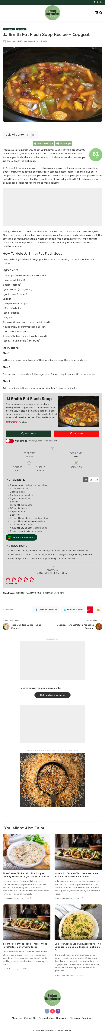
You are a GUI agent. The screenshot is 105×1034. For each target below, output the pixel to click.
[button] (7, 422)
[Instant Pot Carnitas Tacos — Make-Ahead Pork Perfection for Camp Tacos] (78, 852)
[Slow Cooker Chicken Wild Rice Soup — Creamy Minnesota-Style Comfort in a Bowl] (26, 852)
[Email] (98, 609)
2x (91, 479)
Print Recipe (65, 143)
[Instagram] (100, 2)
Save (91, 610)
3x (96, 479)
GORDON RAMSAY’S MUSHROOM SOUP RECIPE (39, 593)
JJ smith (52, 175)
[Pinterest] (97, 2)
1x (86, 479)
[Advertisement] (52, 207)
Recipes (8, 29)
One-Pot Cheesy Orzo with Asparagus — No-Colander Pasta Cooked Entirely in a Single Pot (78, 946)
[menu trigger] (5, 13)
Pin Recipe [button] (78, 434)
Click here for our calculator (52, 695)
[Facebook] (94, 2)
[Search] (100, 13)
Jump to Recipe (45, 143)
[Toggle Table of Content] (32, 135)
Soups (21, 29)
